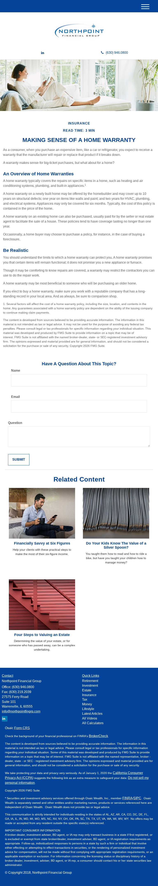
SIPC (137, 798)
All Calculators (92, 723)
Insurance (89, 695)
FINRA (127, 798)
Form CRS (22, 728)
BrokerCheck (98, 736)
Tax (84, 699)
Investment (90, 685)
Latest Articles (92, 713)
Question (15, 423)
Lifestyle (88, 709)
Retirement (90, 681)
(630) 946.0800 (117, 52)
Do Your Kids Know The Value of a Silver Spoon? (116, 545)
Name (15, 370)
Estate (86, 690)
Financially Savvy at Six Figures (42, 543)
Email (15, 396)
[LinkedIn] (42, 53)
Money (87, 704)
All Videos (89, 718)
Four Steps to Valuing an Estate (42, 635)
